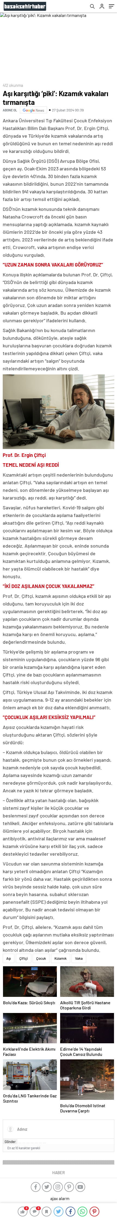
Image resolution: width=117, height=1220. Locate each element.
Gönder (10, 1141)
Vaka (79, 958)
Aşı (8, 958)
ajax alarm (59, 1198)
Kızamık (60, 958)
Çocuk (41, 958)
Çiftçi (23, 958)
